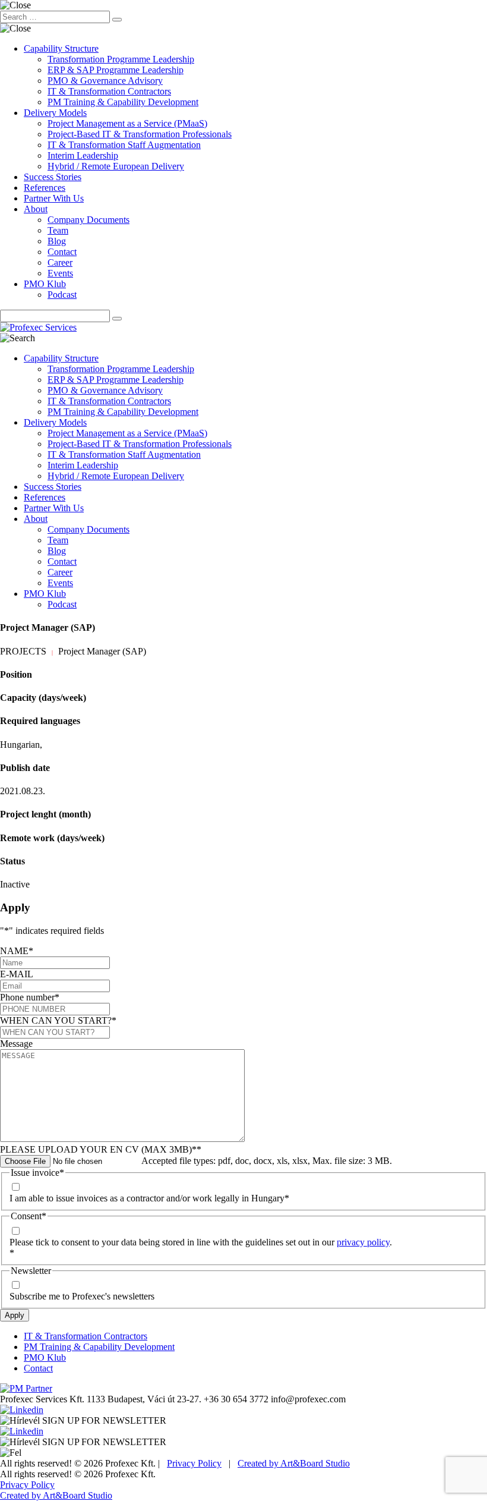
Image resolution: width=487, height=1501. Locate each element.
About (36, 209)
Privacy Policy (194, 1463)
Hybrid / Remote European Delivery (116, 166)
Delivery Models (55, 113)
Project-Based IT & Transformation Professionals (140, 134)
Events (60, 273)
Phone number (29, 997)
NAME (16, 951)
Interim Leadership (83, 155)
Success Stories (52, 177)
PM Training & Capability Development (123, 102)
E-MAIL (16, 974)
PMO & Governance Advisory (105, 80)
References (44, 187)
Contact (62, 252)
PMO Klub (45, 284)
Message (16, 1044)
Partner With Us (54, 198)
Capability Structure (61, 48)
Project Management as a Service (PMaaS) (127, 123)
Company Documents (88, 220)
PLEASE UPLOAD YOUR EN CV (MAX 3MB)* (100, 1149)
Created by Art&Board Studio (294, 1463)
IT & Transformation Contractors (109, 91)
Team (58, 230)
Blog (57, 241)
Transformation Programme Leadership (121, 59)
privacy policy (363, 1242)
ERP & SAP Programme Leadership (116, 70)
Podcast (62, 294)
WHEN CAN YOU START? (58, 1020)
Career (60, 262)
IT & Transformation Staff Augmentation (124, 145)
